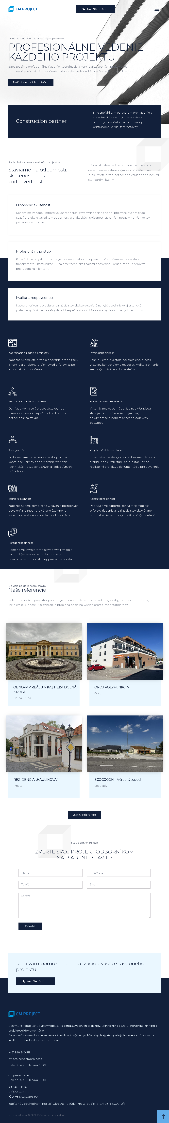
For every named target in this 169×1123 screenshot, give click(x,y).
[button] (157, 9)
